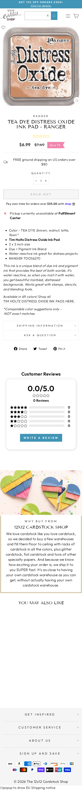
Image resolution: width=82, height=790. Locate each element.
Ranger (41, 116)
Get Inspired (40, 714)
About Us (40, 740)
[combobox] (41, 15)
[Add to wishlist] (3, 27)
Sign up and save (40, 753)
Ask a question (40, 335)
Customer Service (40, 727)
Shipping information (40, 325)
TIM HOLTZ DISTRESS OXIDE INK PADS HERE (38, 301)
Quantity (41, 173)
